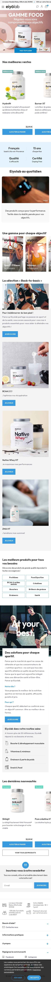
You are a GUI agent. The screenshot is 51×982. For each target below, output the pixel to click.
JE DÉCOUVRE (12, 719)
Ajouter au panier (17, 132)
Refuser (18, 978)
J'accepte (34, 978)
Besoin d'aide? (8, 923)
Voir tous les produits (25, 853)
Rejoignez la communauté (14, 952)
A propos (6, 943)
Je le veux (9, 403)
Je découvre (10, 334)
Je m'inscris (41, 885)
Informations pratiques (13, 935)
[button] (3, 31)
